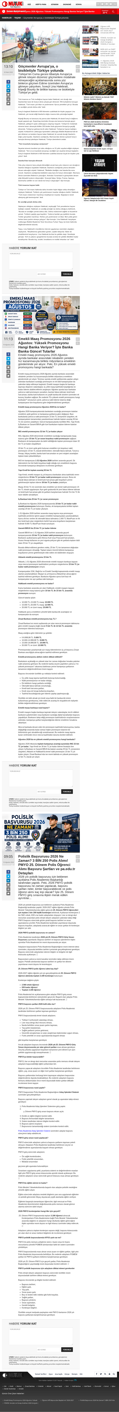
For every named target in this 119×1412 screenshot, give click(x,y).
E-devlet (40, 1386)
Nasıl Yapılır (58, 1386)
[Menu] (98, 4)
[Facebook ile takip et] (96, 1374)
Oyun (51, 1374)
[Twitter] (8, 86)
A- (78, 71)
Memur (19, 1386)
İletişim (75, 1374)
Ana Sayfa (58, 1374)
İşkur (113, 1386)
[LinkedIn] (8, 90)
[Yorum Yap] (8, 103)
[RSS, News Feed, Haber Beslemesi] (105, 1374)
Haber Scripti (68, 1380)
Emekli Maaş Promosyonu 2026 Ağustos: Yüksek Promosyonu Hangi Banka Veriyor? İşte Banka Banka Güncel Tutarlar (20, 1400)
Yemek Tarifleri (40, 1374)
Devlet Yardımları (10, 1389)
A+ (77, 67)
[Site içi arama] (115, 4)
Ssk (5, 1386)
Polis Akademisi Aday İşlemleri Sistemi (34, 1131)
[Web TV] (102, 4)
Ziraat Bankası (30, 1386)
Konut (106, 1386)
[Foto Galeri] (107, 4)
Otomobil (97, 1386)
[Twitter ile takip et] (101, 1374)
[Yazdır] (8, 99)
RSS (81, 1374)
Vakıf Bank (87, 1386)
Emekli (21, 1389)
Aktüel (49, 1386)
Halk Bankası (76, 1386)
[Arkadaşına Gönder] (8, 95)
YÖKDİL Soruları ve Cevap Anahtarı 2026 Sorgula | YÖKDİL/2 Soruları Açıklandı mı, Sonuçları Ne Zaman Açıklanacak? (20, 1403)
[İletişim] (111, 4)
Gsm (67, 1386)
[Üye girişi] (109, 1374)
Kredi (11, 1386)
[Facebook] (8, 82)
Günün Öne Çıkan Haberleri (13, 1393)
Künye (67, 1374)
